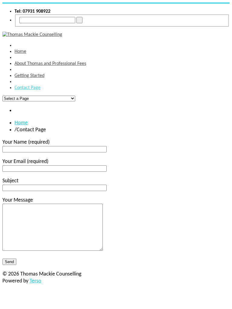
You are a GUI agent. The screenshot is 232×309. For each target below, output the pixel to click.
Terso (35, 281)
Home (21, 123)
